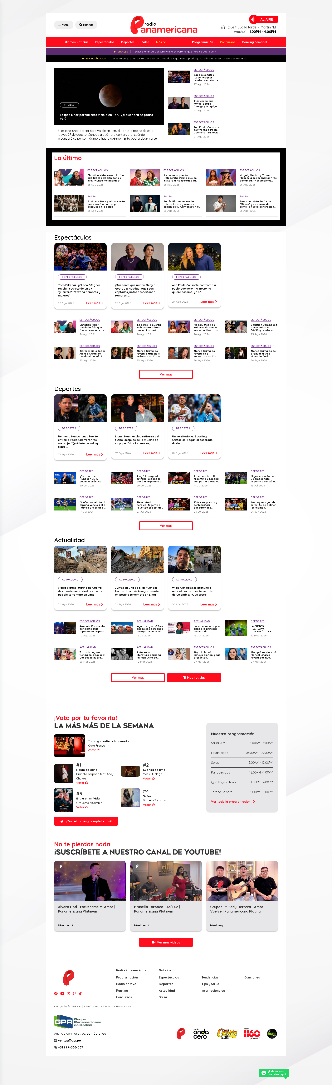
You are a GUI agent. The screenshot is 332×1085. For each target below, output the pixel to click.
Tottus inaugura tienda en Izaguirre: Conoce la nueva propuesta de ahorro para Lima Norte (92, 655)
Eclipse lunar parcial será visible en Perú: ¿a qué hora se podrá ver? (106, 117)
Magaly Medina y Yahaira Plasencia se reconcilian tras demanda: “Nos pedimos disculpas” (258, 178)
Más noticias (196, 677)
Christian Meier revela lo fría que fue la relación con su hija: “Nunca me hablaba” (105, 178)
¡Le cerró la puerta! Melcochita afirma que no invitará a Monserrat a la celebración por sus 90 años (182, 178)
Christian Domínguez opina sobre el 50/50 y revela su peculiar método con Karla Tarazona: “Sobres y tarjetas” (264, 327)
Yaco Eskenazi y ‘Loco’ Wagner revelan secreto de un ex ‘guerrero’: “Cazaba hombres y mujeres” (206, 77)
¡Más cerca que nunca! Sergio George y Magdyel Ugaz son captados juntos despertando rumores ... (135, 290)
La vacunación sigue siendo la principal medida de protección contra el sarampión (207, 629)
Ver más (166, 374)
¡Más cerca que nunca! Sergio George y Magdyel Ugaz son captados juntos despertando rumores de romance (206, 104)
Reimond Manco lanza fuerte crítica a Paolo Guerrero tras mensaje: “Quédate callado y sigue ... (78, 442)
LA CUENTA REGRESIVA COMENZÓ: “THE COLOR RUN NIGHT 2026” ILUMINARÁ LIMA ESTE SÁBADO (262, 629)
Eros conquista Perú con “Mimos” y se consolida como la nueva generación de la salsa (257, 204)
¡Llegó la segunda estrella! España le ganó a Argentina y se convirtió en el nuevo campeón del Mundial (149, 479)
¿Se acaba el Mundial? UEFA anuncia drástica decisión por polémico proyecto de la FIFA (92, 479)
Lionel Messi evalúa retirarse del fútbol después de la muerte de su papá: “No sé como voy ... (137, 440)
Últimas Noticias (76, 42)
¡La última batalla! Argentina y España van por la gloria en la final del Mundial (206, 479)
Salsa (145, 42)
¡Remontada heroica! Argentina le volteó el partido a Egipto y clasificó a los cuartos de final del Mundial (149, 505)
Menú (66, 25)
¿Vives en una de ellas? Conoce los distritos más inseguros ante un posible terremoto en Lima (137, 591)
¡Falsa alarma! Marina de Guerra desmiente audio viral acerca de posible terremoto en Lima (80, 591)
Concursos (227, 42)
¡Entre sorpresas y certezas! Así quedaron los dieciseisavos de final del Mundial (205, 505)
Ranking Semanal (254, 42)
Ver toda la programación (231, 802)
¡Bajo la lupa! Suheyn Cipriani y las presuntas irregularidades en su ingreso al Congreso (207, 655)
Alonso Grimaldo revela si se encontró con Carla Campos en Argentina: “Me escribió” (206, 354)
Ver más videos (168, 942)
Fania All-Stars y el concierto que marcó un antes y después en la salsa (106, 204)
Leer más (93, 303)
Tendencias (210, 977)
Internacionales (213, 991)
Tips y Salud (210, 984)
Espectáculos (104, 42)
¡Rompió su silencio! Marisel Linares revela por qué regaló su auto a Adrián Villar (263, 655)
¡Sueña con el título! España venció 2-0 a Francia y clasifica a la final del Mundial (93, 505)
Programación (202, 42)
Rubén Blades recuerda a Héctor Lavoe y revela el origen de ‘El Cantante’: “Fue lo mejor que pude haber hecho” (182, 204)
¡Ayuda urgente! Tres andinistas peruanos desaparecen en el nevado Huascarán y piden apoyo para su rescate (150, 629)
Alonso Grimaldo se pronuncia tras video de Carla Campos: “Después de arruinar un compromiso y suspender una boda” (263, 354)
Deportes (127, 42)
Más (159, 42)
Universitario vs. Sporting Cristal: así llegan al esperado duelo (192, 440)
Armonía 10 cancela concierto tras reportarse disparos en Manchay (93, 629)
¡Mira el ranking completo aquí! (88, 821)
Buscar (88, 25)
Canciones (252, 977)
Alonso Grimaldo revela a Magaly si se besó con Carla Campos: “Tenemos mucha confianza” (149, 354)
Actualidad (167, 991)
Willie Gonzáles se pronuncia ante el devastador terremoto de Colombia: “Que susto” (192, 591)
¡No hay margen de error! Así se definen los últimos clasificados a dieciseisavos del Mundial (263, 505)
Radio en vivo (126, 984)
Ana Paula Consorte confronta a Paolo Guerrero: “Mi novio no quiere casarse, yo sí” (206, 130)
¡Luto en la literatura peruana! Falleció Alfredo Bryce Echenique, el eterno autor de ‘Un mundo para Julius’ (149, 655)
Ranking (122, 991)
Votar (92, 750)
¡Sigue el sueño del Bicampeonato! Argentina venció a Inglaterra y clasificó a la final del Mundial (263, 479)
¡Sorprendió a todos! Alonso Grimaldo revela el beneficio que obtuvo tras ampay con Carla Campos (93, 354)
